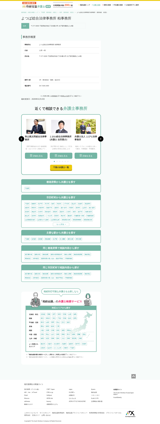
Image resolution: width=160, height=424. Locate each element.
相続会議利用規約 (58, 413)
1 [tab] (54, 161)
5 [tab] (65, 161)
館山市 (27, 216)
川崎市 (66, 348)
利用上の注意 (65, 96)
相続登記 (87, 254)
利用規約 (54, 96)
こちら (69, 357)
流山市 (74, 204)
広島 (42, 334)
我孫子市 (49, 208)
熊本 (57, 338)
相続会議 (94, 392)
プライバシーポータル (113, 413)
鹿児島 (74, 338)
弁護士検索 (96, 5)
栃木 (69, 318)
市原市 (59, 204)
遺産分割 (37, 254)
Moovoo (26, 398)
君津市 (78, 208)
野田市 (34, 208)
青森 (48, 314)
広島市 (43, 348)
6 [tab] (67, 161)
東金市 (34, 212)
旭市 (74, 212)
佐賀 (47, 338)
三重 (57, 326)
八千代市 (66, 204)
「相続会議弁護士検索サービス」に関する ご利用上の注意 (46, 354)
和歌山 (69, 330)
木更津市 (41, 208)
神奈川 (48, 318)
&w (29, 392)
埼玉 (54, 318)
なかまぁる (72, 398)
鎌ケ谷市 (64, 208)
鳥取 (57, 334)
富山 (57, 322)
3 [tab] (59, 161)
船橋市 (34, 204)
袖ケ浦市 (92, 208)
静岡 (47, 326)
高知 (84, 334)
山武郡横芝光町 (30, 220)
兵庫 (47, 330)
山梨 (47, 322)
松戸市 (40, 204)
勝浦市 (70, 216)
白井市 (40, 212)
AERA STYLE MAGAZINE (77, 401)
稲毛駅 (34, 239)
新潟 (42, 322)
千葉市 (27, 204)
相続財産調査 (78, 254)
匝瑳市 (56, 216)
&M (25, 392)
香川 (68, 334)
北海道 (43, 314)
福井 (68, 322)
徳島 (73, 334)
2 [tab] (57, 161)
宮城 (64, 314)
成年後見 (36, 258)
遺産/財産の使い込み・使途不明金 (52, 258)
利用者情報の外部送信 (96, 413)
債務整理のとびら (52, 404)
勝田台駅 (70, 239)
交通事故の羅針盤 (96, 401)
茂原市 (62, 212)
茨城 (64, 318)
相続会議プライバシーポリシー (76, 413)
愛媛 (78, 334)
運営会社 (27, 415)
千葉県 (27, 188)
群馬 (75, 318)
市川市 (47, 204)
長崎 (52, 338)
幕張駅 (40, 239)
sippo (70, 389)
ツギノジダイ (95, 395)
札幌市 (64, 344)
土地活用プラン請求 (132, 5)
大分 (63, 338)
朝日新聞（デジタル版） (32, 389)
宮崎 (68, 338)
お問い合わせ (46, 415)
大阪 (42, 330)
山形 (69, 314)
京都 (52, 330)
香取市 (55, 212)
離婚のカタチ (28, 404)
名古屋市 (57, 344)
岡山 (47, 334)
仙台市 (49, 348)
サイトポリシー (45, 413)
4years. (93, 389)
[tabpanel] (36, 139)
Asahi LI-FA (95, 398)
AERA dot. (50, 398)
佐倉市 (80, 204)
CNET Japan (51, 389)
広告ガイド (36, 415)
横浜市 (43, 344)
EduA (26, 395)
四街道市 (48, 212)
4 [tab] (62, 161)
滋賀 (63, 330)
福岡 (42, 338)
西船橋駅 (48, 239)
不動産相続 (68, 258)
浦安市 (27, 208)
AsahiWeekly (117, 397)
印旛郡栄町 (90, 216)
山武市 (84, 208)
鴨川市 (63, 216)
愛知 (42, 326)
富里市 (27, 212)
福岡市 (71, 344)
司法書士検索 (118, 5)
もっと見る (60, 224)
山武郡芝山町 (55, 220)
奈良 (57, 330)
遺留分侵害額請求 (56, 254)
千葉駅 (27, 239)
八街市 (68, 212)
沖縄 (80, 338)
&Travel (34, 392)
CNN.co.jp (50, 392)
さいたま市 (57, 348)
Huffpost (49, 395)
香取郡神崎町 (77, 220)
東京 (42, 318)
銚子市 (80, 212)
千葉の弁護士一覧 (61, 167)
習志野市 (87, 204)
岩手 (54, 314)
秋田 (59, 314)
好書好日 (72, 395)
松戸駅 (55, 239)
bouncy (49, 401)
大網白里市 (88, 212)
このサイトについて (31, 413)
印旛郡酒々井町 (79, 216)
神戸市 (77, 344)
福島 (75, 314)
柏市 (53, 204)
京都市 (84, 344)
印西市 (71, 208)
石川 (63, 322)
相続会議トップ (85, 5)
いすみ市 (49, 216)
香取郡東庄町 (88, 220)
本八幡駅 (62, 239)
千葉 (59, 318)
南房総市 (41, 216)
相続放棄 (45, 254)
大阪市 (49, 344)
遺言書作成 (28, 254)
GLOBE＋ (72, 392)
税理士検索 (107, 5)
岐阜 (52, 326)
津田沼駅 (78, 239)
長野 (52, 322)
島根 (63, 334)
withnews (27, 401)
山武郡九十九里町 (43, 220)
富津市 (34, 216)
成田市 (56, 208)
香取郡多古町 (66, 220)
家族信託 (28, 258)
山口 (52, 334)
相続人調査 (67, 254)
